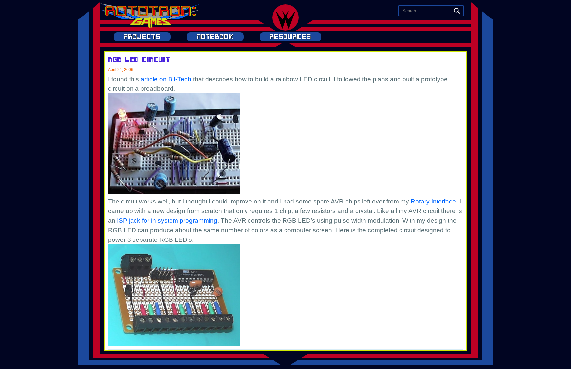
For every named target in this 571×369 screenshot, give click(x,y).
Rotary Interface (433, 201)
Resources (290, 37)
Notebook (215, 37)
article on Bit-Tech (166, 79)
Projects (142, 37)
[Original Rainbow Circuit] (174, 343)
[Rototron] (150, 26)
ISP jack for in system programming (167, 220)
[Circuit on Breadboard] (174, 192)
